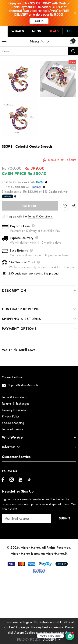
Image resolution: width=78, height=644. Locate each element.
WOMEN (17, 31)
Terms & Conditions (40, 216)
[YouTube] (20, 479)
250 (11, 273)
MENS (36, 31)
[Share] (72, 206)
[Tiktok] (29, 479)
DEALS (54, 31)
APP (69, 31)
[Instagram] (11, 479)
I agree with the (17, 216)
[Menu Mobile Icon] (4, 41)
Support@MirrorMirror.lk (23, 385)
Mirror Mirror (40, 41)
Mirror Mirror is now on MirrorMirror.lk (39, 553)
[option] (20, 99)
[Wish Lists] (64, 206)
